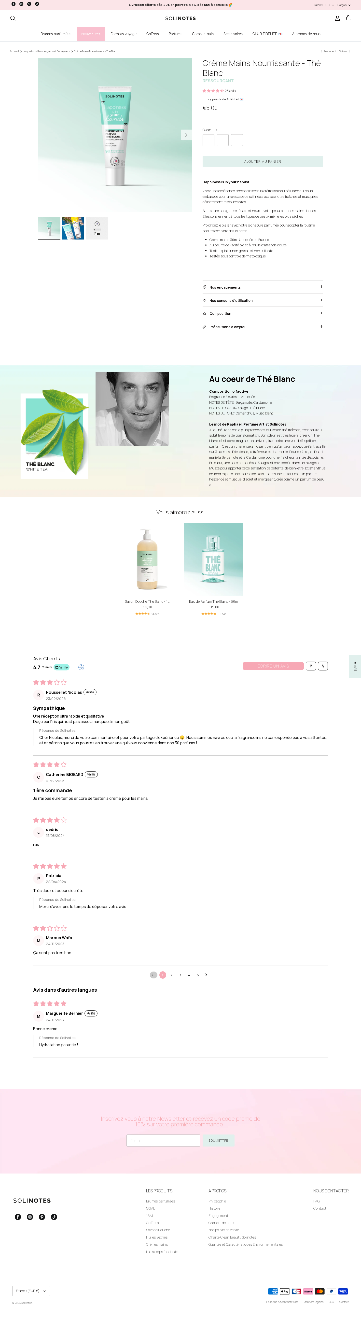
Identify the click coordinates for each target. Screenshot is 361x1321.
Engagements (219, 1215)
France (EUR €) (321, 5)
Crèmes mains (157, 1244)
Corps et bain (203, 34)
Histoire (214, 1208)
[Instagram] (21, 4)
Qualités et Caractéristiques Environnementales (245, 1244)
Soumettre (218, 1140)
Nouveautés (90, 34)
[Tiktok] (37, 4)
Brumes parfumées (56, 34)
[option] (115, 135)
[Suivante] (186, 135)
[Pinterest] (29, 4)
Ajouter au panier (262, 161)
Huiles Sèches (156, 1237)
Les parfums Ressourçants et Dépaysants (46, 51)
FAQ (316, 1201)
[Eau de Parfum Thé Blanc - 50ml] (213, 560)
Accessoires (233, 34)
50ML (150, 1208)
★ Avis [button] (355, 666)
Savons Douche (158, 1230)
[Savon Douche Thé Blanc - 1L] (147, 560)
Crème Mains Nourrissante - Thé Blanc (95, 51)
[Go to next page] (207, 975)
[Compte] (336, 18)
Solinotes (26, 1303)
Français (342, 5)
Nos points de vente (223, 1230)
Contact (319, 1208)
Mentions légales (313, 1302)
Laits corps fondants (162, 1251)
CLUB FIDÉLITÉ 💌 (267, 34)
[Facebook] (13, 4)
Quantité (210, 129)
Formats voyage (124, 34)
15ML (150, 1215)
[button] (213, 90)
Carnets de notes (221, 1222)
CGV (331, 1302)
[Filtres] (311, 666)
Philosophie (217, 1201)
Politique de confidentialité (282, 1302)
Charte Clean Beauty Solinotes (232, 1237)
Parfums (175, 34)
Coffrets (152, 34)
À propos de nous (306, 34)
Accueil (14, 51)
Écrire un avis (273, 666)
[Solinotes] (180, 18)
